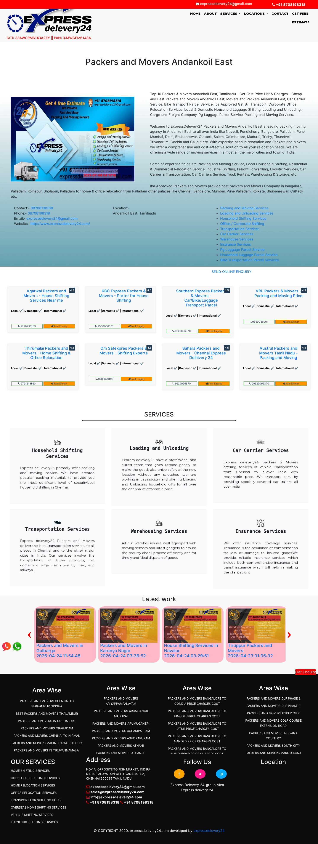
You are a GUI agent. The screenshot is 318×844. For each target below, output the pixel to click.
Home (196, 13)
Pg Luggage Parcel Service (242, 249)
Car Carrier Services (236, 234)
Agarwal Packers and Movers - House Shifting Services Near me (46, 296)
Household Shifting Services (243, 218)
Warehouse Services (236, 239)
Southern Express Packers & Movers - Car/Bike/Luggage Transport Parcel (201, 298)
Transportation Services (239, 229)
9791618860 (28, 383)
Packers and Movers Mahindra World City (46, 743)
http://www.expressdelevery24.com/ (60, 223)
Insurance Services (235, 244)
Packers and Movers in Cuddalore (46, 721)
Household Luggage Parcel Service (249, 255)
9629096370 (182, 331)
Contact (280, 13)
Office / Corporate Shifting (242, 223)
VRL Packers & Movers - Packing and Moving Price (278, 293)
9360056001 (105, 326)
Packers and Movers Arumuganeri (120, 723)
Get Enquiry (305, 672)
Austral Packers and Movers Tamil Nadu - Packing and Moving (278, 353)
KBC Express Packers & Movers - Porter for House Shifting (124, 296)
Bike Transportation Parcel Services (249, 260)
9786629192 (105, 379)
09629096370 (260, 383)
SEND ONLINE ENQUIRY (231, 271)
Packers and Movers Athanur (121, 753)
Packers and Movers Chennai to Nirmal (47, 735)
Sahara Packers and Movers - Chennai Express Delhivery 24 (201, 353)
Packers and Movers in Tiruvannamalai (47, 750)
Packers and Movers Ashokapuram (121, 738)
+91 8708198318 (290, 4)
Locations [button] (254, 13)
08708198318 (42, 208)
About (210, 13)
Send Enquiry (60, 326)
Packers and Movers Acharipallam (121, 731)
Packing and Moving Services (244, 208)
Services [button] (229, 13)
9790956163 (28, 326)
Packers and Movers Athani (121, 745)
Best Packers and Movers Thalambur (47, 713)
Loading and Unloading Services (246, 213)
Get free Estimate (301, 17)
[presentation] (29, 633)
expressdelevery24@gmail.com (52, 218)
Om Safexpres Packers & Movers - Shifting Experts (124, 350)
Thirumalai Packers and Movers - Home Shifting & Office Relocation (46, 353)
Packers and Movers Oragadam (47, 728)
